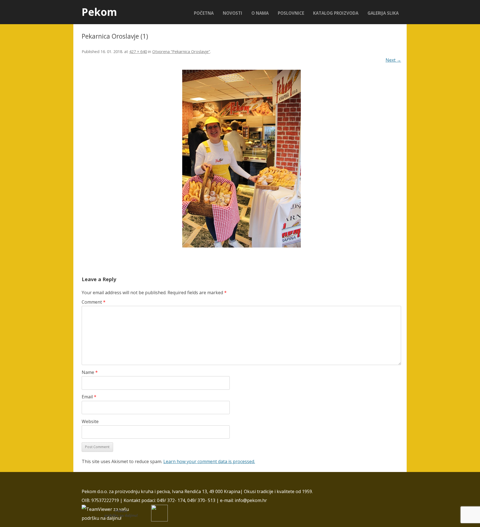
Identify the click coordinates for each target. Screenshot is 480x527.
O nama (260, 13)
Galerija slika (383, 13)
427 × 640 (138, 51)
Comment (94, 302)
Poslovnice (291, 13)
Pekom (99, 12)
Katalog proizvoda (335, 13)
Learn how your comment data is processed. (209, 461)
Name (90, 372)
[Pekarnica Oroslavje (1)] (241, 159)
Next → (393, 60)
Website (90, 421)
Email (89, 397)
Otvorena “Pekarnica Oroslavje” (181, 51)
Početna (204, 13)
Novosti (232, 13)
